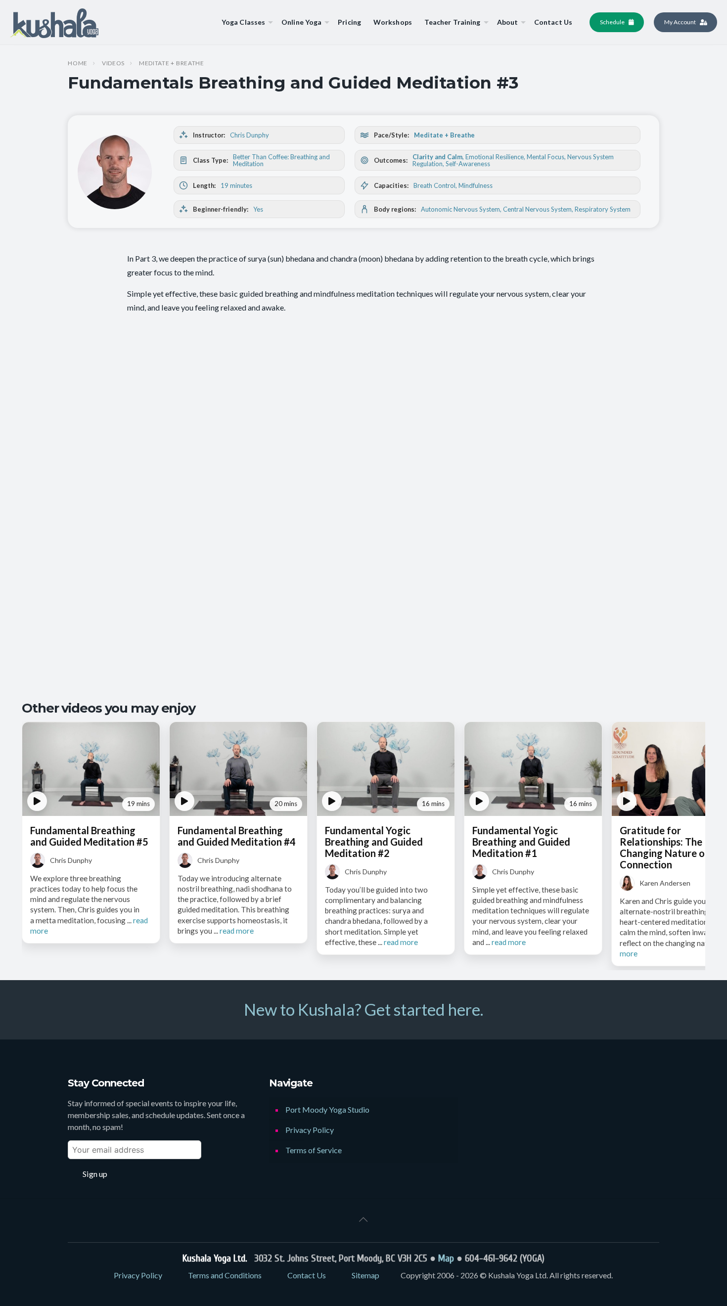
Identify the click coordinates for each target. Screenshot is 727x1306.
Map (446, 1258)
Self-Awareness (468, 164)
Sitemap (365, 1275)
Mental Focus (545, 157)
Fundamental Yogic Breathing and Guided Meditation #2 (374, 841)
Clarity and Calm (437, 157)
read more (237, 930)
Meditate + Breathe (171, 63)
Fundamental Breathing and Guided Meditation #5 (89, 836)
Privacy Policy (309, 1129)
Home (78, 63)
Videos (113, 63)
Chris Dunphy (249, 135)
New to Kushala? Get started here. (363, 1009)
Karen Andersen (664, 883)
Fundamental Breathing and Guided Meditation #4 (237, 836)
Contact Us (306, 1275)
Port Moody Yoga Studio (327, 1109)
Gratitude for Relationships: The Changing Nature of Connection (664, 847)
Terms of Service (313, 1150)
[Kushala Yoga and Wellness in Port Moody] (54, 22)
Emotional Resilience (494, 157)
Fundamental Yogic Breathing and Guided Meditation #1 (521, 841)
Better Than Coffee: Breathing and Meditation (281, 160)
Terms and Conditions (225, 1275)
